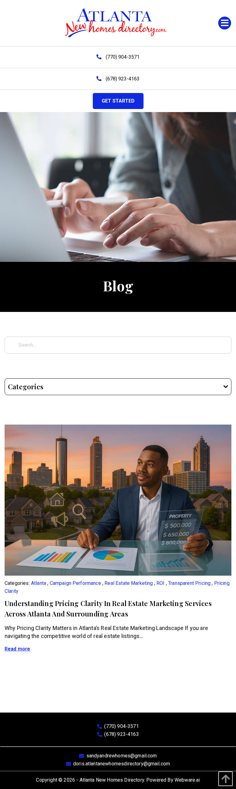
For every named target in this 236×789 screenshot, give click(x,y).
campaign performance (75, 583)
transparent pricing (189, 583)
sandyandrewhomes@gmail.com (121, 756)
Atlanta (38, 583)
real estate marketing (128, 583)
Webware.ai (187, 780)
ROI (160, 583)
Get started (118, 101)
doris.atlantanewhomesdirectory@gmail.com (121, 764)
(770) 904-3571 (122, 57)
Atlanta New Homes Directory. (112, 780)
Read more (17, 649)
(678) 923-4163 (122, 79)
